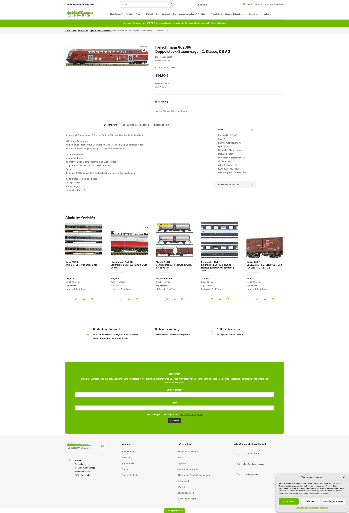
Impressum (324, 508)
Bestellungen (128, 451)
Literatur (251, 14)
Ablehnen (310, 501)
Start (67, 31)
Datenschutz (314, 508)
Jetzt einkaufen (218, 23)
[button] (343, 477)
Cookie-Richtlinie (302, 508)
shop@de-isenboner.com (81, 4)
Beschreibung (110, 125)
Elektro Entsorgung (187, 498)
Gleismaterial (168, 14)
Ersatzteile (215, 14)
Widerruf (182, 487)
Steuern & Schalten (233, 14)
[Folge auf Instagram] (102, 446)
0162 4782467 (252, 453)
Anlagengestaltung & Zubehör (192, 14)
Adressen (126, 457)
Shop (138, 14)
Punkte (125, 469)
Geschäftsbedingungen (191, 414)
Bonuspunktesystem (188, 451)
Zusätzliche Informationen (136, 125)
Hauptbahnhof (116, 14)
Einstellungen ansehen (333, 501)
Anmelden (202, 4)
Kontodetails (128, 463)
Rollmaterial (151, 14)
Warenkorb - (276, 4)
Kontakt (181, 457)
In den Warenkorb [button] (84, 299)
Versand (163, 87)
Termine (129, 14)
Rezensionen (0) (162, 125)
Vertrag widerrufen (174, 510)
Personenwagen (104, 31)
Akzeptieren (288, 501)
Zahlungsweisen (186, 493)
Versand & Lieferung (188, 469)
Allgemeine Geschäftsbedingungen (195, 475)
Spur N (93, 31)
